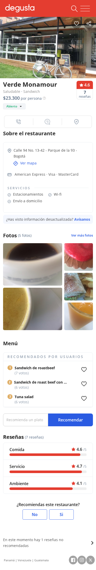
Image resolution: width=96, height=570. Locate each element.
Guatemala (41, 560)
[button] (18, 121)
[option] (48, 48)
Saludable (11, 91)
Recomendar (70, 420)
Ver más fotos (82, 235)
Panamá (9, 560)
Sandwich (31, 91)
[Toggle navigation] (85, 9)
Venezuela (24, 560)
